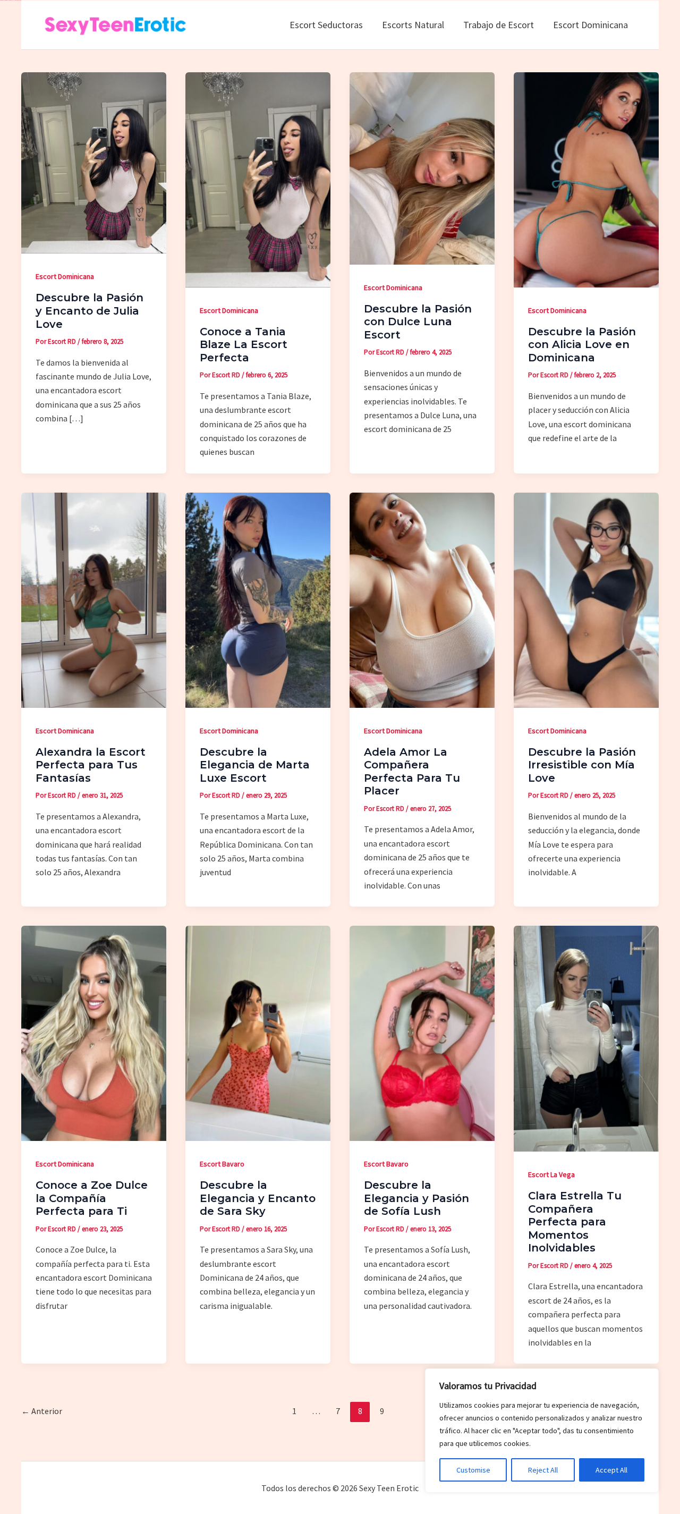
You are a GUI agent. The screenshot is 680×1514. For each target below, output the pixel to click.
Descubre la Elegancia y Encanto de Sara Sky (258, 1198)
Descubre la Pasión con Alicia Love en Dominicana (582, 344)
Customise (473, 1470)
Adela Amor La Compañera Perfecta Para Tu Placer (412, 772)
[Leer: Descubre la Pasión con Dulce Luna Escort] (422, 167)
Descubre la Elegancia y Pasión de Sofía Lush (416, 1198)
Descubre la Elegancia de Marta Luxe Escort (255, 765)
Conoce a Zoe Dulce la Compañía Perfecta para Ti (92, 1198)
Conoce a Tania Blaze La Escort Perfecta (243, 344)
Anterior (41, 1411)
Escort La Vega (551, 1174)
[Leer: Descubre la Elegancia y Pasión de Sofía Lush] (422, 1032)
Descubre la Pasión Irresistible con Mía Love (582, 765)
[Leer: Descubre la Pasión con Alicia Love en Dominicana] (586, 179)
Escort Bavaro (222, 1164)
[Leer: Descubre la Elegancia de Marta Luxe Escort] (257, 599)
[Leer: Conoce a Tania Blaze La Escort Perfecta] (257, 179)
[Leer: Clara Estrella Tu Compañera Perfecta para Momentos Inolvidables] (586, 1037)
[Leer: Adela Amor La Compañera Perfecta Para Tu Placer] (422, 599)
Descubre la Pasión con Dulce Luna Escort (418, 321)
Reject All (543, 1470)
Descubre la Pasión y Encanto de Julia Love (89, 310)
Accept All (611, 1470)
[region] (542, 1430)
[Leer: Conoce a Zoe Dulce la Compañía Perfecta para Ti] (93, 1032)
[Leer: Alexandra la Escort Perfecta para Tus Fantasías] (93, 599)
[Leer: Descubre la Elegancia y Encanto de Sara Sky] (257, 1032)
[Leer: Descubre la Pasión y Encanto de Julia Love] (93, 162)
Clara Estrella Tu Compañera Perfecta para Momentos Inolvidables (575, 1221)
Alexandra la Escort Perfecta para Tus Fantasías (91, 765)
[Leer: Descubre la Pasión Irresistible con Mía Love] (586, 599)
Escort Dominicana (65, 276)
